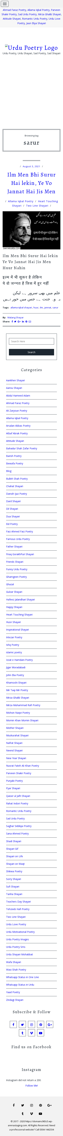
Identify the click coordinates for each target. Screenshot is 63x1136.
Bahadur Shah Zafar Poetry (21, 448)
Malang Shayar (16, 317)
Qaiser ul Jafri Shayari (18, 796)
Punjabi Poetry (14, 780)
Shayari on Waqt (15, 863)
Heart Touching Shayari (19, 614)
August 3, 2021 (31, 166)
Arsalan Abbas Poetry (18, 425)
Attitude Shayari (12, 18)
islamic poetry (14, 652)
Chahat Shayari (14, 486)
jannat (47, 307)
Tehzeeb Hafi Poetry (17, 909)
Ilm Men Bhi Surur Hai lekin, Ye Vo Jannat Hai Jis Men (31, 183)
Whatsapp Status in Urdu (20, 984)
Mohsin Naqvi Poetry (18, 712)
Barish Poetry (14, 456)
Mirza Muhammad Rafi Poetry (23, 705)
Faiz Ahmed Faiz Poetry (19, 531)
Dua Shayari (13, 516)
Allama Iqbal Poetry (38, 10)
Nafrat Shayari (14, 743)
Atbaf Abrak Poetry (17, 433)
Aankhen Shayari (15, 380)
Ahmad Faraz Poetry (14, 10)
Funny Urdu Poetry (16, 569)
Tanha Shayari (14, 894)
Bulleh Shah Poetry (17, 478)
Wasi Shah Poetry (16, 969)
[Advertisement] (31, 97)
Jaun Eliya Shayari (36, 23)
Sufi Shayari (12, 886)
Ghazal (10, 584)
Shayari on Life (14, 856)
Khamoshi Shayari (16, 682)
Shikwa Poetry (14, 871)
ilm (41, 307)
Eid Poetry (12, 524)
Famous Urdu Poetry (18, 539)
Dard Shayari (13, 501)
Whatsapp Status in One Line (22, 977)
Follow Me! (31, 1085)
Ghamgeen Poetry (16, 576)
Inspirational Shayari (17, 629)
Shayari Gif (12, 848)
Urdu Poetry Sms (15, 947)
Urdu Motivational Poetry (20, 931)
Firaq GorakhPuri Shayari (20, 554)
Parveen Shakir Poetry (18, 773)
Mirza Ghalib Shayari (49, 14)
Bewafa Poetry (14, 463)
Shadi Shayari (13, 841)
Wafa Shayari (13, 962)
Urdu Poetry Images (17, 939)
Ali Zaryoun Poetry (16, 410)
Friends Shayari (14, 561)
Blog (8, 471)
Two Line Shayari (37, 205)
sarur (55, 307)
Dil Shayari (12, 508)
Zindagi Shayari (14, 999)
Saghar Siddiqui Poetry (18, 826)
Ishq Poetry (12, 644)
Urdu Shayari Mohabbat (19, 954)
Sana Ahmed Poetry (17, 833)
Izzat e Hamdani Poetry (19, 659)
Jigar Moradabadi (15, 667)
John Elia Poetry (15, 675)
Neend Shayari (14, 750)
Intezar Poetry (14, 637)
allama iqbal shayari (21, 307)
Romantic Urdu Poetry (34, 18)
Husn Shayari (13, 622)
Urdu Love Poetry (16, 924)
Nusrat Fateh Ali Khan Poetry (22, 765)
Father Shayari (14, 546)
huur (35, 307)
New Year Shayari (16, 758)
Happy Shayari (14, 607)
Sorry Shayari (13, 879)
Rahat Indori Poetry (17, 803)
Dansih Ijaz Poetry (16, 493)
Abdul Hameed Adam (18, 395)
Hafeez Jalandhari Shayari (20, 599)
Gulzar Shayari (14, 591)
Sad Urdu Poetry (27, 14)
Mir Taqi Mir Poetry (17, 690)
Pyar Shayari (13, 788)
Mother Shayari (14, 728)
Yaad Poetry (13, 992)
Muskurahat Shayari (17, 735)
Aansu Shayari (14, 388)
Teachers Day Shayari (18, 901)
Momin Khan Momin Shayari (22, 720)
